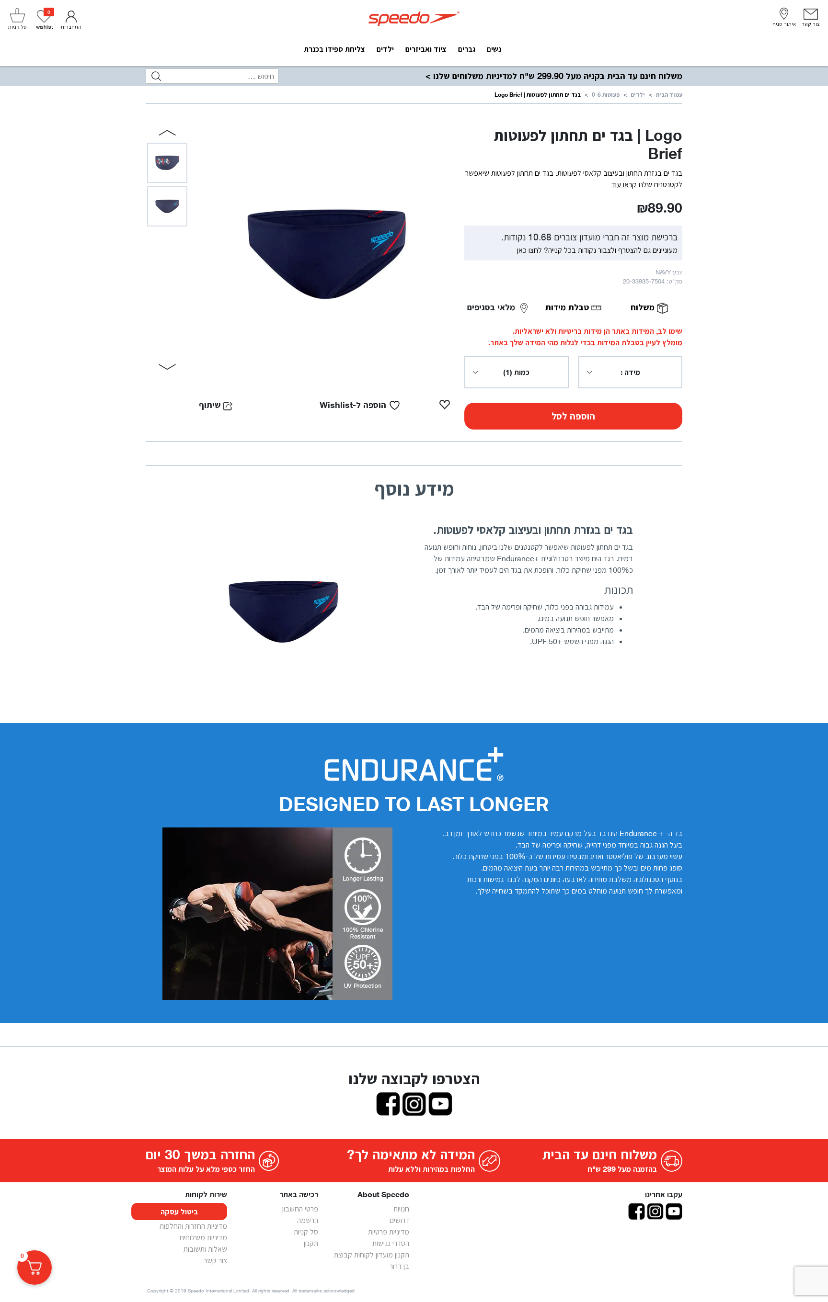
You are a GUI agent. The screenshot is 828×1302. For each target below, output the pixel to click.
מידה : (630, 372)
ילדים (385, 49)
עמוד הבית (669, 94)
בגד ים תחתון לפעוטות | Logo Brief (537, 94)
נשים (494, 49)
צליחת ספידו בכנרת (334, 49)
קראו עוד (623, 184)
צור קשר (215, 1260)
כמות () (516, 372)
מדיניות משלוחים (203, 1237)
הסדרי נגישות (390, 1243)
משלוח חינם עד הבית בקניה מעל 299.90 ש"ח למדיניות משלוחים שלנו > (554, 75)
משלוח (644, 307)
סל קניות (306, 1231)
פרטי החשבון (300, 1208)
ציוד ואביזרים (426, 49)
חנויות (401, 1208)
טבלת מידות (568, 307)
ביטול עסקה (179, 1211)
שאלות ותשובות (205, 1249)
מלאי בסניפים (492, 307)
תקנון (311, 1243)
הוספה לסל (573, 416)
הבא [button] (167, 367)
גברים (466, 49)
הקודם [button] (167, 132)
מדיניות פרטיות (388, 1231)
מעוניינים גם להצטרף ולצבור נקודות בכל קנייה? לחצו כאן (597, 250)
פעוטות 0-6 (606, 94)
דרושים (399, 1220)
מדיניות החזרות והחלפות (193, 1226)
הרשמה (307, 1220)
